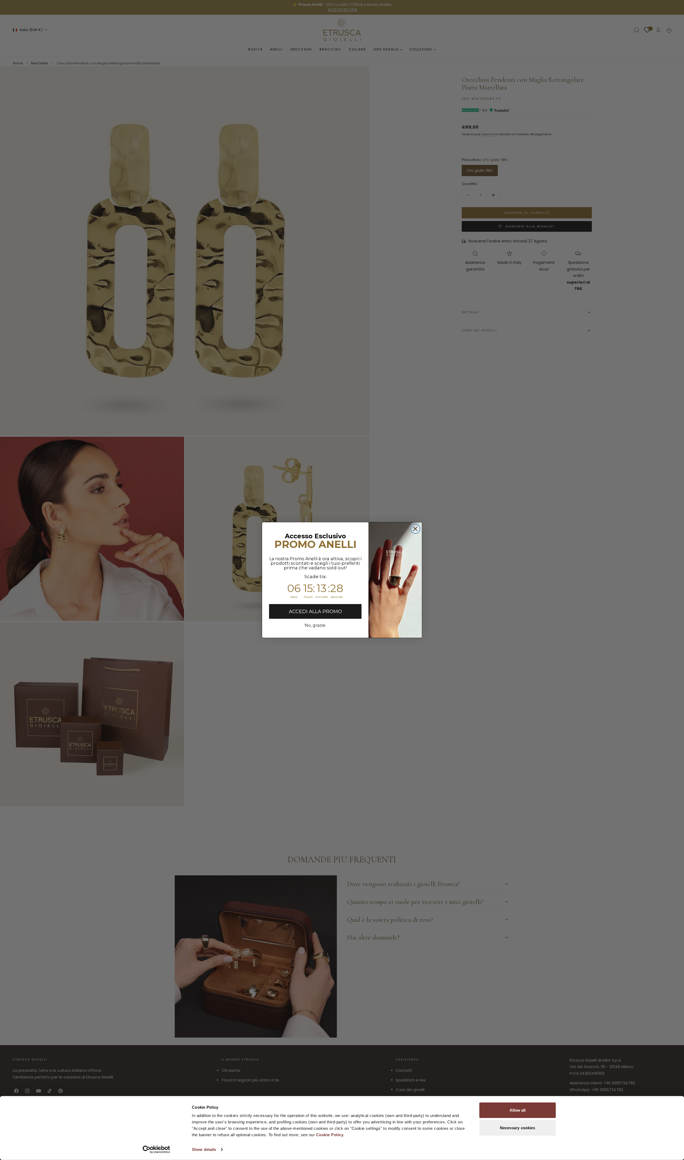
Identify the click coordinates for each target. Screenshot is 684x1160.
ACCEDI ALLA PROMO (315, 611)
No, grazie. (315, 625)
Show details (204, 1149)
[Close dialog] (415, 528)
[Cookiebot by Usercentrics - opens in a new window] (156, 1150)
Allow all (518, 1110)
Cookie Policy (330, 1134)
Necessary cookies (517, 1127)
